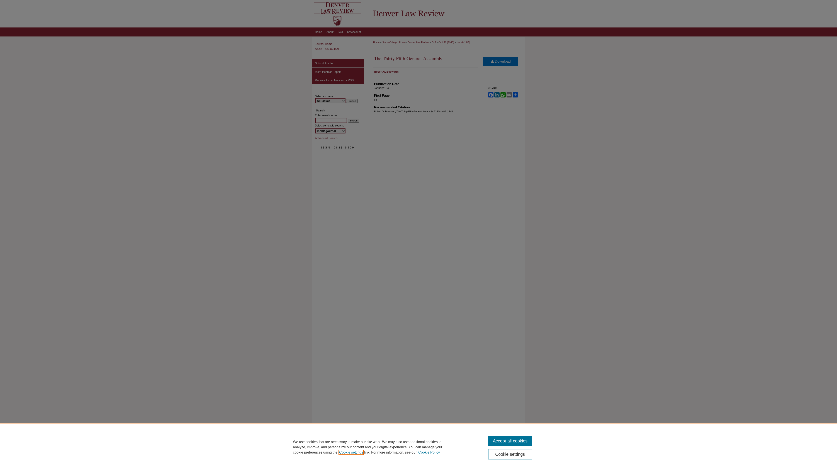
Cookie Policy (429, 452)
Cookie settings (351, 452)
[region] (418, 447)
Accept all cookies (510, 441)
